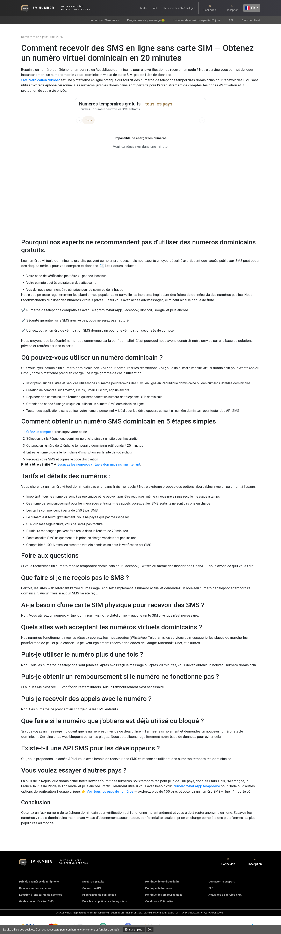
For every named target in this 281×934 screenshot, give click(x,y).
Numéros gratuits (93, 881)
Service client (251, 20)
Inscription (232, 9)
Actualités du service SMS (225, 894)
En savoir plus (134, 929)
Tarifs (143, 8)
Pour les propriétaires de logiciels (104, 901)
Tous (88, 120)
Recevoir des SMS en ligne (179, 8)
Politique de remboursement (163, 894)
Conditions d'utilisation (159, 901)
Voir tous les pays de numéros (110, 791)
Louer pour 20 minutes (104, 20)
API (155, 8)
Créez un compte (38, 432)
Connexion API (91, 888)
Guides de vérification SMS (36, 901)
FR (252, 8)
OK (150, 929)
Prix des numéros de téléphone (39, 881)
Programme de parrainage (99, 894)
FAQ (210, 888)
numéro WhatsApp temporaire (196, 786)
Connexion (209, 9)
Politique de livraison (158, 888)
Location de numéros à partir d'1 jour (196, 20)
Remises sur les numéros (35, 888)
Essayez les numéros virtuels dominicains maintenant (98, 464)
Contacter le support (221, 881)
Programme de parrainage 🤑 (146, 20)
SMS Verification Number (40, 80)
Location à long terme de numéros (40, 894)
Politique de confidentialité (162, 881)
